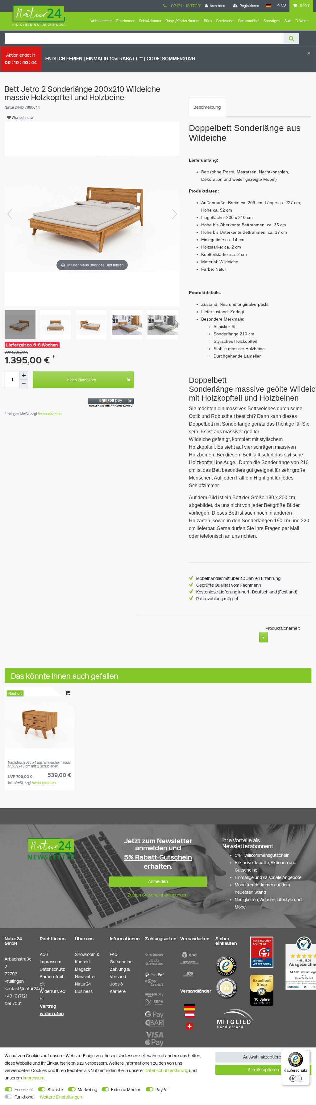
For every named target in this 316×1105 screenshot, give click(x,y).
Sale (288, 21)
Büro (208, 21)
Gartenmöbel (248, 21)
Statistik (56, 1089)
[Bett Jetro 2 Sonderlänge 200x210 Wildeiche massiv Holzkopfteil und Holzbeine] (20, 325)
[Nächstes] (175, 214)
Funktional (25, 1097)
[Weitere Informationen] (263, 637)
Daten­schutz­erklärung (166, 1070)
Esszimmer (125, 21)
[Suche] (291, 38)
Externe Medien (126, 1089)
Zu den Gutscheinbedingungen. (158, 894)
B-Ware (302, 21)
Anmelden (158, 881)
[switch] (295, 1078)
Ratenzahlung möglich (217, 598)
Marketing (87, 1089)
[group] (39, 722)
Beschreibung (207, 107)
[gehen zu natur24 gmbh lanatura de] (261, 951)
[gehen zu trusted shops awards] (261, 989)
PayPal (162, 1089)
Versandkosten (49, 414)
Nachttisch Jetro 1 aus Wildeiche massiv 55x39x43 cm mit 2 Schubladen (39, 764)
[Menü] (306, 1052)
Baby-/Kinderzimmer (183, 21)
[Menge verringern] (23, 384)
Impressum (33, 1077)
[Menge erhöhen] (23, 375)
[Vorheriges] (10, 214)
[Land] (268, 6)
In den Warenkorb (81, 380)
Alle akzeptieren (263, 1069)
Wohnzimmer (101, 21)
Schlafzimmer (150, 21)
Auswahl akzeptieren (263, 1056)
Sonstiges (272, 21)
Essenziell (24, 1089)
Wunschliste (22, 117)
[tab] (207, 107)
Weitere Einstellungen (61, 1097)
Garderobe (225, 21)
